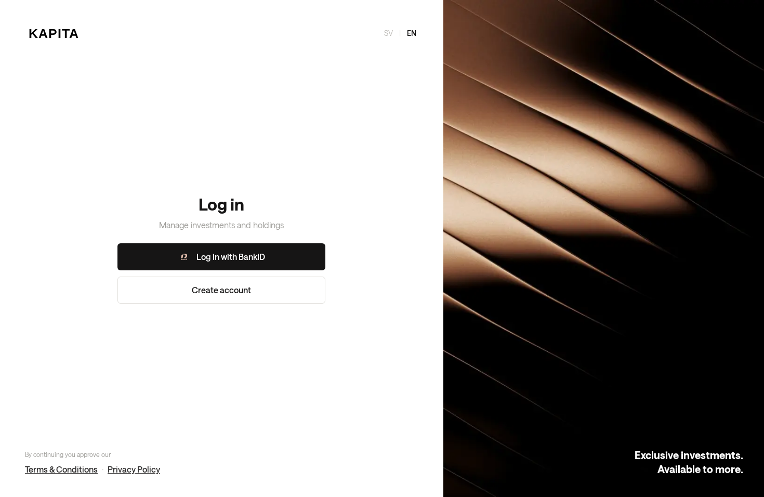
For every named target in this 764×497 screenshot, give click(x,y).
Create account (221, 290)
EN (411, 33)
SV (388, 33)
